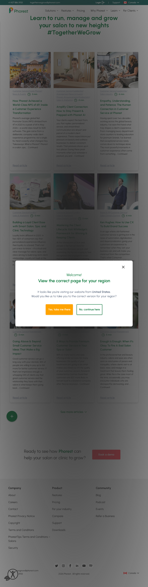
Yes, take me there (59, 309)
